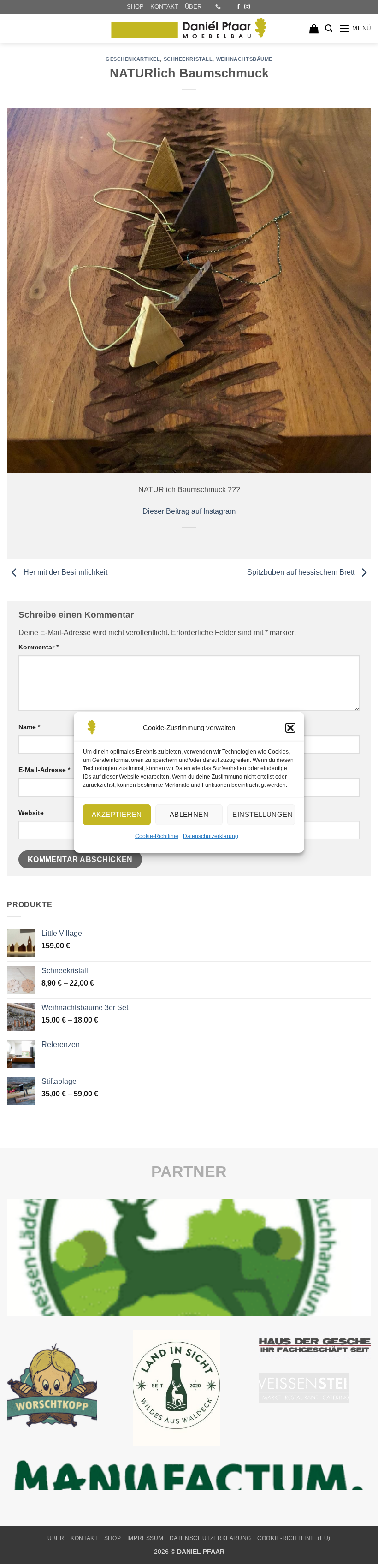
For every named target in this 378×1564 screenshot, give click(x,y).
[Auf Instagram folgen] (247, 7)
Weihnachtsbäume (244, 59)
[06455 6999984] (219, 6)
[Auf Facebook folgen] (238, 7)
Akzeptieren (117, 814)
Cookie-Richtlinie (156, 836)
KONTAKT (164, 6)
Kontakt (84, 1538)
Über (55, 1538)
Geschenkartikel (133, 59)
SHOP (135, 6)
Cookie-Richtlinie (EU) (293, 1538)
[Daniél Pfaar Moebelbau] (189, 28)
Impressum (145, 1538)
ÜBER (193, 6)
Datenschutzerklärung (210, 836)
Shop (112, 1538)
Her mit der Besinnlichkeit (64, 572)
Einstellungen (262, 814)
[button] (290, 727)
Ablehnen (189, 814)
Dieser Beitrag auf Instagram (189, 511)
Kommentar (38, 647)
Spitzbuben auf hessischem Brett (301, 572)
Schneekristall (188, 59)
